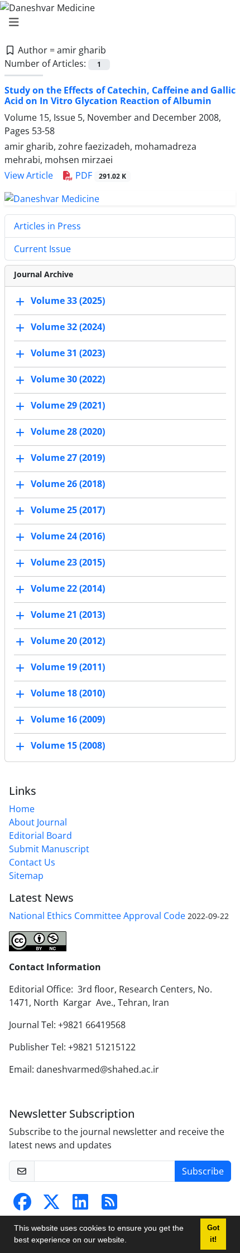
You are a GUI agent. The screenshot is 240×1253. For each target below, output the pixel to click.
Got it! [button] (213, 1234)
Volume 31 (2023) (68, 353)
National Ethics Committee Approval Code (97, 916)
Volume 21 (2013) (68, 614)
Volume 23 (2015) (68, 562)
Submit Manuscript (49, 849)
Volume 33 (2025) (68, 300)
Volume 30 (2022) (68, 379)
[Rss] (109, 1205)
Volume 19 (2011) (68, 667)
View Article (28, 175)
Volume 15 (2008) (68, 745)
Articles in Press (47, 226)
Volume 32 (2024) (68, 327)
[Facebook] (22, 1205)
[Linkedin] (80, 1205)
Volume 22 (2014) (68, 588)
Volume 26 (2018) (68, 484)
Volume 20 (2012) (68, 641)
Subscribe (203, 1171)
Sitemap (26, 875)
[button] (130, 1241)
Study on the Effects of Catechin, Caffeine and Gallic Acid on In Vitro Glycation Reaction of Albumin (120, 95)
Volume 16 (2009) (68, 719)
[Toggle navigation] (116, 22)
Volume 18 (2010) (68, 693)
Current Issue (42, 249)
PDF (99, 175)
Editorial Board (40, 835)
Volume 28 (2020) (68, 431)
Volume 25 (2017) (68, 510)
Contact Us (32, 862)
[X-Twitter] (51, 1205)
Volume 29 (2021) (68, 405)
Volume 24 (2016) (68, 536)
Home (22, 809)
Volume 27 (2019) (68, 457)
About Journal (38, 822)
